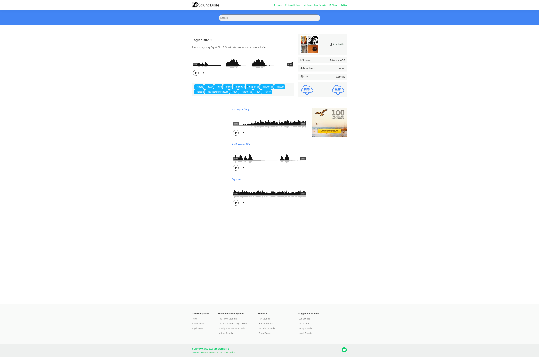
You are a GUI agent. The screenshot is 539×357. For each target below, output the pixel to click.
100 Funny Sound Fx (228, 319)
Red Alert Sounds (267, 328)
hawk (210, 86)
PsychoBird (339, 44)
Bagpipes (236, 179)
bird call (240, 86)
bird (219, 86)
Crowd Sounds (265, 333)
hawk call (268, 86)
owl (258, 91)
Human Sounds (266, 324)
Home (278, 5)
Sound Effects (294, 5)
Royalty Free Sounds (316, 5)
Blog (345, 5)
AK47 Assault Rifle (241, 144)
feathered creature (218, 91)
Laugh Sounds (305, 333)
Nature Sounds (226, 333)
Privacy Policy (229, 352)
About (334, 5)
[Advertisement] (209, 201)
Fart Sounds (264, 319)
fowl (235, 91)
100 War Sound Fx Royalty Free (233, 324)
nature (281, 86)
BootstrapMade (208, 352)
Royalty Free (197, 328)
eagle (200, 86)
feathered (247, 91)
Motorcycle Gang (241, 109)
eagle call (254, 86)
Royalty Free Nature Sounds (232, 328)
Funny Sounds (305, 328)
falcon (200, 91)
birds (229, 86)
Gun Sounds (304, 319)
